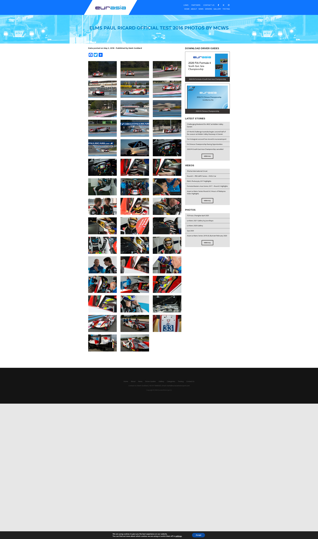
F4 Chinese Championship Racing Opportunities (205, 144)
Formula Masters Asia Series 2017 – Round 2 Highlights (207, 186)
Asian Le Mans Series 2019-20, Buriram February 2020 (207, 236)
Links (185, 5)
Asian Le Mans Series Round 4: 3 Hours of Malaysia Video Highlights (206, 192)
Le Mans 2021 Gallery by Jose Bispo (200, 220)
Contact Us (208, 5)
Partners (195, 5)
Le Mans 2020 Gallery (195, 225)
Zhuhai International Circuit (197, 171)
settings (178, 536)
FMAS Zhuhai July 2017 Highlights (199, 181)
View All (207, 156)
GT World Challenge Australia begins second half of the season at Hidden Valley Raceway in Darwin (206, 133)
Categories (171, 381)
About (194, 9)
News (201, 9)
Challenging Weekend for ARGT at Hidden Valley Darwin (205, 125)
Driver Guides (150, 381)
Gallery (217, 9)
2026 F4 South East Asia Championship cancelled (205, 149)
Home (186, 9)
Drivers (208, 9)
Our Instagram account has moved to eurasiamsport (206, 139)
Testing (226, 9)
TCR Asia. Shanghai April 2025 (198, 215)
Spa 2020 (190, 231)
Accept (198, 535)
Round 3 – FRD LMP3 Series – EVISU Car (201, 176)
